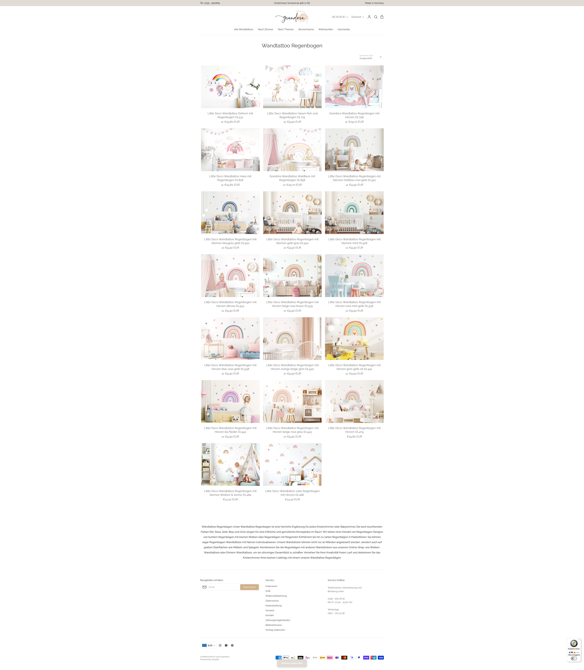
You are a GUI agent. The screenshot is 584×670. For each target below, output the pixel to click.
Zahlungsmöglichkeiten (278, 620)
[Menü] (579, 640)
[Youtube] (226, 645)
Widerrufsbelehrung (276, 596)
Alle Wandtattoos (243, 29)
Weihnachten (325, 29)
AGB (268, 591)
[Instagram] (220, 645)
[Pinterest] (232, 645)
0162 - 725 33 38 (336, 613)
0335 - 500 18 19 (336, 598)
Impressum (271, 586)
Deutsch (356, 16)
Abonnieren (249, 587)
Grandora (225, 657)
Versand (270, 610)
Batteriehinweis (274, 625)
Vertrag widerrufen (275, 630)
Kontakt (270, 615)
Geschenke (344, 29)
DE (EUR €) (338, 16)
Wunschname (306, 29)
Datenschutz (272, 600)
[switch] (574, 658)
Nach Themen (286, 29)
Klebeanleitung (274, 605)
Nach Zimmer (265, 29)
